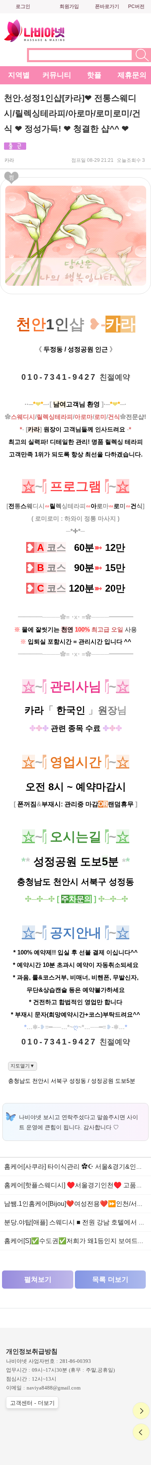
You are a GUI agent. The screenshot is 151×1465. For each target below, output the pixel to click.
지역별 (19, 75)
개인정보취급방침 (32, 1351)
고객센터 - (32, 1403)
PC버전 (136, 6)
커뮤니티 (56, 75)
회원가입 (69, 6)
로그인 (23, 6)
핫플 (94, 75)
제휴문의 (132, 75)
